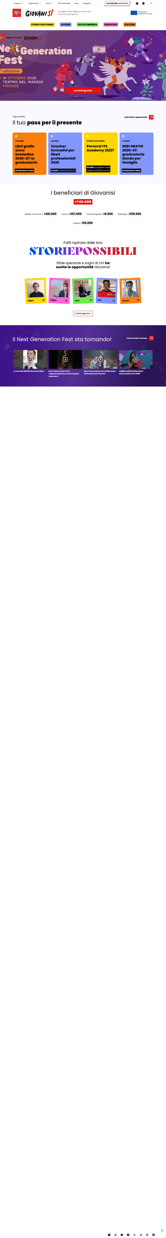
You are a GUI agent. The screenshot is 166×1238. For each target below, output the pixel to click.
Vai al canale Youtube (137, 338)
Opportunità (33, 3)
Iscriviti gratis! (83, 90)
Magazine (87, 3)
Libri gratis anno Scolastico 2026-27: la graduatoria (26, 154)
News (77, 3)
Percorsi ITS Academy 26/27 (100, 148)
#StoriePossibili (64, 3)
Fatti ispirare (83, 314)
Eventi (48, 3)
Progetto (17, 3)
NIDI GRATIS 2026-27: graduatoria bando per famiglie (133, 154)
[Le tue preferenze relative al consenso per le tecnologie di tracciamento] (162, 1230)
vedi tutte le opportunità (135, 117)
